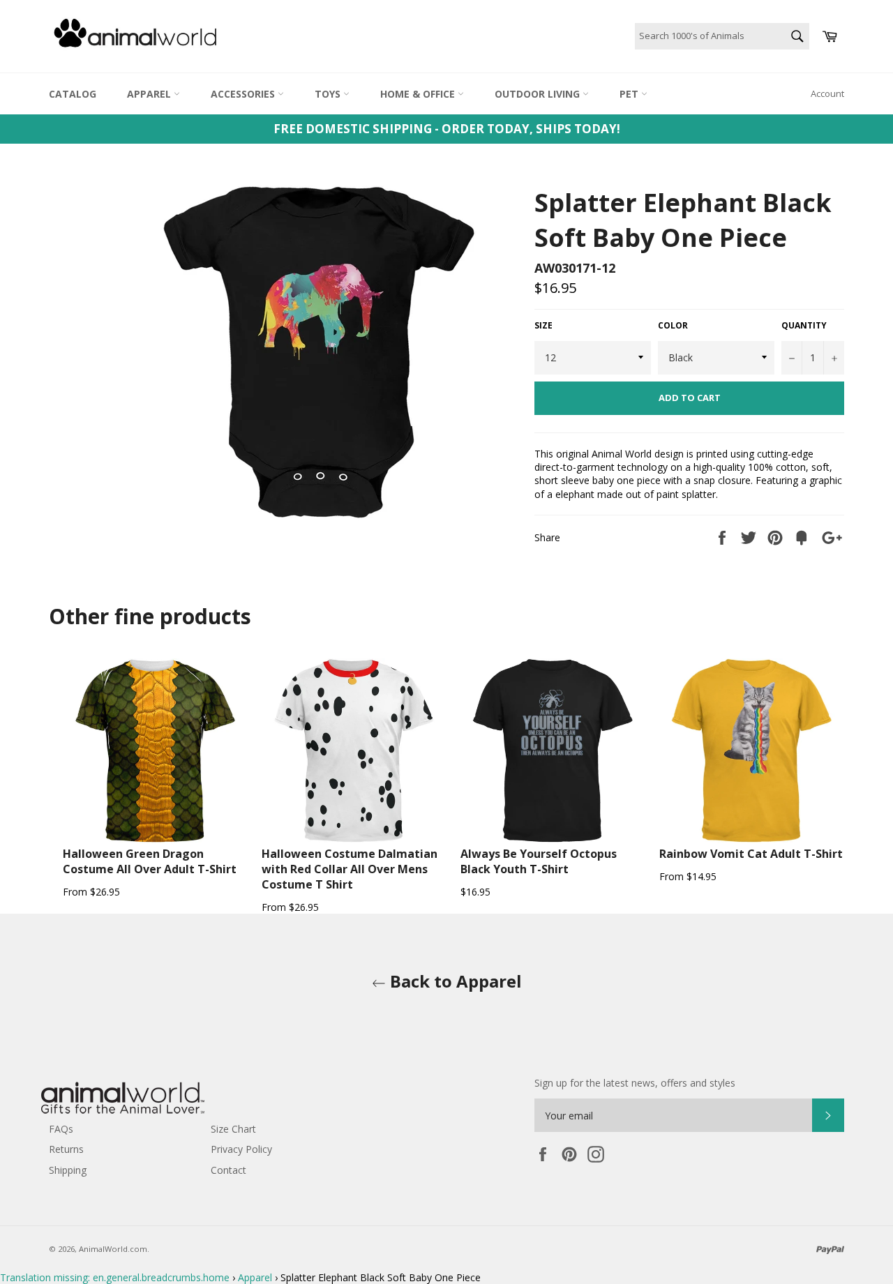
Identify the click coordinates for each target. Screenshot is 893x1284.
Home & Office (419, 93)
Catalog (72, 93)
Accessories (244, 93)
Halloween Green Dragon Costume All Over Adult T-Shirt (150, 861)
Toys (329, 93)
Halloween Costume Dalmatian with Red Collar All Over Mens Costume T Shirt (349, 869)
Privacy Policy (241, 1149)
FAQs (61, 1128)
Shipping (68, 1170)
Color (673, 325)
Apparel (150, 93)
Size (543, 325)
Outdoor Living (539, 93)
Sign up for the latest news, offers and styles (634, 1082)
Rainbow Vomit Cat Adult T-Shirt (751, 853)
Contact (228, 1170)
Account (827, 93)
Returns (66, 1149)
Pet (630, 93)
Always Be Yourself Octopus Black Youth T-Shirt (538, 861)
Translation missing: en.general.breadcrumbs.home (115, 1277)
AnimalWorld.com (113, 1249)
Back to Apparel (454, 980)
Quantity (804, 325)
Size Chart (233, 1128)
